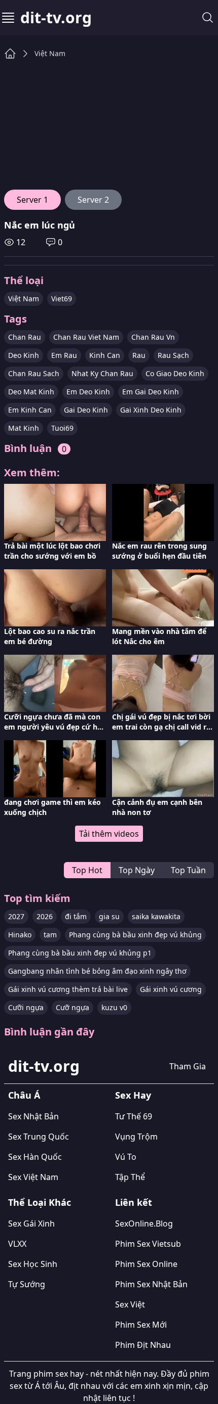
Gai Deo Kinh (86, 410)
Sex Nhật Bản (33, 1116)
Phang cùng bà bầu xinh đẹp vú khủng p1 (80, 953)
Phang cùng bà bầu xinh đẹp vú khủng (135, 934)
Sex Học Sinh (32, 1264)
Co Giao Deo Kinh (175, 373)
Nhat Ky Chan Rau (102, 373)
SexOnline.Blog (144, 1223)
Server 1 (32, 199)
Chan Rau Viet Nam (86, 337)
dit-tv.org (56, 18)
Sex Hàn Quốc (35, 1156)
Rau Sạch (173, 355)
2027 (16, 916)
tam (50, 934)
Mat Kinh (23, 428)
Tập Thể (130, 1177)
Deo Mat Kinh (31, 391)
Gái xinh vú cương (171, 989)
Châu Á (24, 1095)
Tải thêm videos (109, 833)
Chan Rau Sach (33, 373)
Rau (139, 355)
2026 (45, 916)
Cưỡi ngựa (26, 1007)
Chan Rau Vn (153, 337)
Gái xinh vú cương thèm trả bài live (68, 989)
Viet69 (61, 298)
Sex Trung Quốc (38, 1136)
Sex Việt (130, 1304)
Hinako (19, 934)
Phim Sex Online (146, 1264)
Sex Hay (133, 1095)
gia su (109, 916)
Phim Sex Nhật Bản (151, 1284)
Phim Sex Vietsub (148, 1243)
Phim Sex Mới (141, 1324)
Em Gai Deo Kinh (150, 391)
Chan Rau (24, 337)
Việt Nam (49, 53)
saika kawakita (156, 916)
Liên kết (133, 1202)
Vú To (125, 1156)
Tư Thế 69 (133, 1116)
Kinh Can (104, 355)
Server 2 (93, 199)
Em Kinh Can (30, 410)
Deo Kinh (23, 355)
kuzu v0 (114, 1007)
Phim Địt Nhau (143, 1344)
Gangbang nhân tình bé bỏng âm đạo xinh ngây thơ (97, 971)
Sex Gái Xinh (31, 1223)
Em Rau (64, 355)
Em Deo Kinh (88, 391)
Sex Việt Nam (33, 1177)
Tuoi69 (62, 428)
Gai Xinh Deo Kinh (150, 410)
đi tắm (76, 916)
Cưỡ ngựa (72, 1007)
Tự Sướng (26, 1284)
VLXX (17, 1243)
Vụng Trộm (136, 1136)
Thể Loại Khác (39, 1202)
